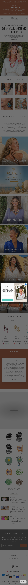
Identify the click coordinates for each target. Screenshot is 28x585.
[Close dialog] (26, 284)
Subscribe (7, 300)
